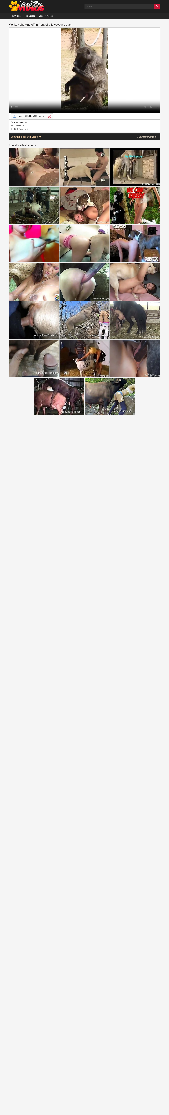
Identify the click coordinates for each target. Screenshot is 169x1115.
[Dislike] (49, 116)
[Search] (157, 6)
